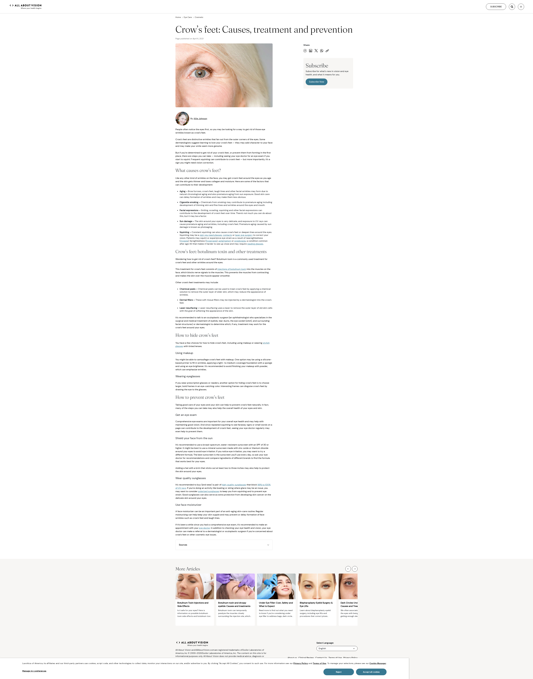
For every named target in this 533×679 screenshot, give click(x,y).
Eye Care (188, 17)
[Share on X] (316, 50)
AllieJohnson (200, 118)
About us (292, 657)
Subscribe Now (316, 82)
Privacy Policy (350, 657)
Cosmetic (199, 17)
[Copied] (327, 50)
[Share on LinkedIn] (310, 50)
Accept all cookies (371, 672)
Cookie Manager (377, 663)
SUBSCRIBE (496, 6)
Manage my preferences (34, 671)
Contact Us (321, 657)
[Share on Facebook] (305, 50)
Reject (339, 672)
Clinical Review (306, 657)
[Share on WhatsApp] (321, 50)
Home (178, 17)
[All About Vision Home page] (25, 6)
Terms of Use (335, 657)
